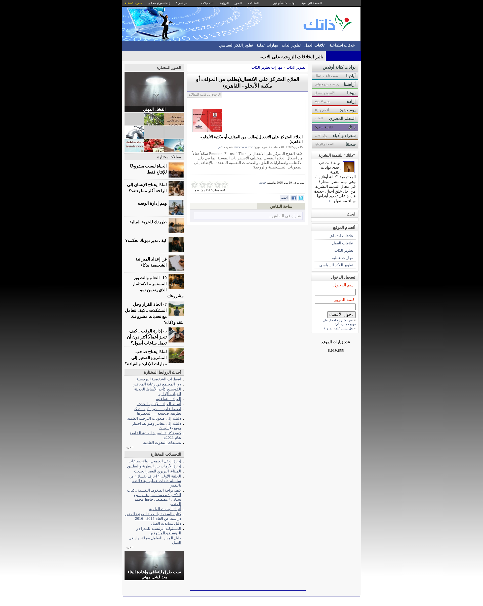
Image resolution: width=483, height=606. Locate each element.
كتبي (220, 147)
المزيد (129, 447)
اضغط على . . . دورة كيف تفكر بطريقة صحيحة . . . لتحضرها (157, 411)
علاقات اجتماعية (342, 45)
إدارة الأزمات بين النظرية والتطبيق (154, 466)
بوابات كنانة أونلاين (284, 3)
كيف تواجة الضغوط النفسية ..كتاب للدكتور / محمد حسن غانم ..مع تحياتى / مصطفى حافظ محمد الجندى (154, 497)
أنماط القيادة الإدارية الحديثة (159, 404)
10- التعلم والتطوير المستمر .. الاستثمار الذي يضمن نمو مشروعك (158, 286)
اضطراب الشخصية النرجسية (158, 379)
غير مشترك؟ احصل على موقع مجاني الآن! (339, 322)
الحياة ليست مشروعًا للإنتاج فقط (148, 169)
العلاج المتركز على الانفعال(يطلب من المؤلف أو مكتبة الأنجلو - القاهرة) (251, 139)
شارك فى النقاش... (285, 216)
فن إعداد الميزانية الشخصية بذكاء (151, 262)
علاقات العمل (315, 45)
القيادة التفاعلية (168, 399)
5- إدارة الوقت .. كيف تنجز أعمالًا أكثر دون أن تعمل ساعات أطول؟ (147, 337)
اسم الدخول (344, 285)
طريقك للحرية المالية (148, 222)
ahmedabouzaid (243, 147)
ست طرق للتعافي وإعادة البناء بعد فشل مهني (154, 574)
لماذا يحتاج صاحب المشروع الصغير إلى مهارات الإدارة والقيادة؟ (146, 357)
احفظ (284, 197)
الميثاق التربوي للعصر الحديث (157, 471)
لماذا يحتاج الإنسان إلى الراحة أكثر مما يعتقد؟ (147, 187)
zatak (262, 182)
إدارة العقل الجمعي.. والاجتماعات (155, 461)
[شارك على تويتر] (301, 198)
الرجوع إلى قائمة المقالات (204, 94)
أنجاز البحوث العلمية (165, 509)
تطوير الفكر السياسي (236, 45)
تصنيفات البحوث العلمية (162, 442)
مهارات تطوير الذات (267, 67)
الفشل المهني (154, 109)
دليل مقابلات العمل (166, 523)
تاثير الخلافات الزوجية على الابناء (291, 56)
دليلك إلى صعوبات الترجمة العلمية (154, 418)
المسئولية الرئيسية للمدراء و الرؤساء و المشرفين (158, 530)
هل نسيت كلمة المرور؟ (338, 328)
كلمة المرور (344, 299)
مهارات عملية (267, 45)
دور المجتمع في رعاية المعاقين (157, 384)
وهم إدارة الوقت (152, 203)
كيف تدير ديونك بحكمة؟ (146, 240)
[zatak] (348, 171)
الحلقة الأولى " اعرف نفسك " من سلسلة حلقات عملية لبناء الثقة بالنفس (155, 480)
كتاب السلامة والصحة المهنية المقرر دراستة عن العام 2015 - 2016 (153, 516)
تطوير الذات (291, 45)
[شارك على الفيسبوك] (294, 198)
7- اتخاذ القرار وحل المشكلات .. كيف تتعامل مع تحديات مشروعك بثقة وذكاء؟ (154, 313)
